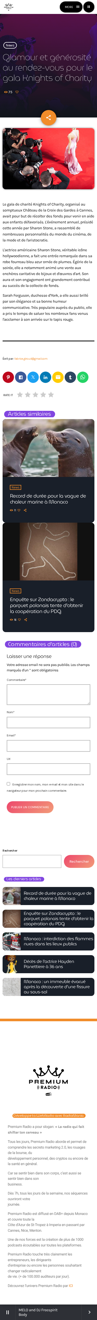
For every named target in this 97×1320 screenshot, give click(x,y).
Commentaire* (16, 680)
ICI (71, 1286)
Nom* (10, 712)
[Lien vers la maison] (8, 7)
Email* (11, 735)
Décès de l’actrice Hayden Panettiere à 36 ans (49, 964)
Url (8, 759)
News (10, 45)
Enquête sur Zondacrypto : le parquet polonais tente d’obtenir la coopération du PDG (46, 605)
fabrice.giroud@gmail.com (31, 358)
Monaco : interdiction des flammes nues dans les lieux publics (58, 941)
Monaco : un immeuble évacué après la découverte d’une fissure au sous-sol (57, 987)
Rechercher (10, 850)
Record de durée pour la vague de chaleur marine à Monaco (48, 499)
